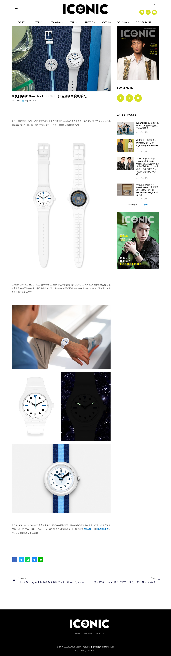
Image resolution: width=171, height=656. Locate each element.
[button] (16, 9)
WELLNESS (122, 22)
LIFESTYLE (88, 22)
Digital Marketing (92, 650)
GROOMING (55, 22)
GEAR (72, 22)
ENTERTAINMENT (143, 22)
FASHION (21, 22)
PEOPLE (38, 22)
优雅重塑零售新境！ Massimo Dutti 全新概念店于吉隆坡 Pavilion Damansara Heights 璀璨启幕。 (147, 190)
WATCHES (106, 22)
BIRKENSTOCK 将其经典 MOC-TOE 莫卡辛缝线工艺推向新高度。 (147, 126)
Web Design (84, 650)
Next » (145, 204)
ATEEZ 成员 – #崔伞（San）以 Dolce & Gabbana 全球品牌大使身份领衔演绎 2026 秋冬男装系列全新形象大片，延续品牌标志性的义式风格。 (147, 166)
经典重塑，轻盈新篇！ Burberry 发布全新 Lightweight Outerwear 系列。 (147, 144)
